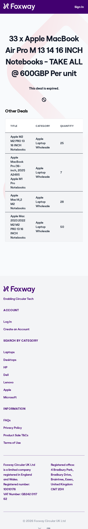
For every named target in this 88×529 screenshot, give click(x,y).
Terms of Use (12, 442)
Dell (6, 375)
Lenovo (8, 382)
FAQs (6, 420)
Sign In (79, 7)
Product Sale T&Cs (15, 435)
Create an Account (16, 329)
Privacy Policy (12, 427)
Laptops (9, 352)
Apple (7, 390)
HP (5, 367)
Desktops (9, 360)
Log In (7, 321)
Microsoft (10, 397)
